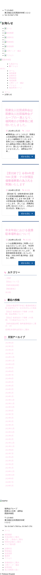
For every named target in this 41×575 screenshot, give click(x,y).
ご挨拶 (27, 131)
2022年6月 (9, 436)
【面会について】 (12, 282)
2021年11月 (9, 446)
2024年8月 (9, 371)
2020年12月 (9, 471)
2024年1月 (9, 396)
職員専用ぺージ (15, 88)
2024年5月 (9, 382)
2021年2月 (9, 464)
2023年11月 (9, 403)
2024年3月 (9, 389)
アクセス (12, 85)
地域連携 (12, 80)
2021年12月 (9, 443)
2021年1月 (9, 468)
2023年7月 (9, 414)
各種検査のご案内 (12, 562)
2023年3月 (9, 421)
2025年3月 (9, 346)
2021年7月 (9, 453)
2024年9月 (9, 368)
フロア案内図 (10, 544)
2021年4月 (9, 457)
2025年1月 (9, 353)
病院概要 (12, 73)
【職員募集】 (10, 289)
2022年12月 (9, 428)
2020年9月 (9, 478)
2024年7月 (9, 375)
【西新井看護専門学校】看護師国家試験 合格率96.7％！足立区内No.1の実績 (20, 307)
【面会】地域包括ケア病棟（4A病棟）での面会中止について (19, 319)
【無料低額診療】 (12, 285)
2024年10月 (9, 364)
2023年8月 (9, 411)
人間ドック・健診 (16, 83)
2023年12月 (9, 400)
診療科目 (12, 76)
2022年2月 (9, 439)
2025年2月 (9, 350)
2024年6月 (9, 378)
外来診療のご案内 (12, 537)
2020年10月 (9, 475)
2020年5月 (9, 486)
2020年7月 (9, 482)
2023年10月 (9, 407)
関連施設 (8, 551)
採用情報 (8, 567)
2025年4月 (9, 343)
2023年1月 (9, 425)
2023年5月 (9, 418)
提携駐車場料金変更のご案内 (17, 330)
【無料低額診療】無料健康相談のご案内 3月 (20, 325)
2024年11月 (9, 361)
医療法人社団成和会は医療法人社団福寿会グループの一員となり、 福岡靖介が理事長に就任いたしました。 (19, 117)
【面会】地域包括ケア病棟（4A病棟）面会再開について (19, 313)
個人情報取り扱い (12, 570)
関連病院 (12, 78)
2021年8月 (9, 450)
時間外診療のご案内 (13, 542)
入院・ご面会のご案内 (14, 539)
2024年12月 (9, 357)
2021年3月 (9, 461)
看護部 (7, 556)
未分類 (27, 190)
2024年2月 (9, 393)
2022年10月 (9, 432)
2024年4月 (9, 386)
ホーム (12, 71)
